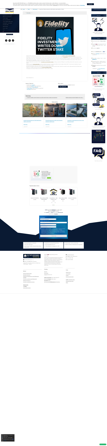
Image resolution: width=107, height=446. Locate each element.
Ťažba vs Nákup (29, 88)
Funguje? (32, 86)
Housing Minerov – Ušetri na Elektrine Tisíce (53, 198)
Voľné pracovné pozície (70, 277)
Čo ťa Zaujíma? (42, 217)
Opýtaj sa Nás (64, 86)
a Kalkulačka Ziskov (70, 279)
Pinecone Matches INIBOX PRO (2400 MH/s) (44, 198)
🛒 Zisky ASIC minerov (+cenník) (7, 15)
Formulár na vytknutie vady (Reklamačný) (30, 279)
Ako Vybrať (29, 89)
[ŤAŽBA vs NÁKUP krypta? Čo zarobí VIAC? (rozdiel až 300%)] (98, 31)
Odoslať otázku (54, 236)
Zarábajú (33, 85)
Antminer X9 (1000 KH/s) (35, 198)
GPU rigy (45, 271)
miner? (47, 280)
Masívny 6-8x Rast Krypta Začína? (98, 144)
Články (29, 9)
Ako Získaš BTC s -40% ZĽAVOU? (7, 23)
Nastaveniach (55, 5)
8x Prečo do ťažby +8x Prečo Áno (52, 282)
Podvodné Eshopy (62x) (69, 281)
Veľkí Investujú (35, 9)
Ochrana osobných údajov (27, 273)
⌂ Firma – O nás (5, 28)
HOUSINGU (97, 53)
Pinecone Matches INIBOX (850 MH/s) (63, 198)
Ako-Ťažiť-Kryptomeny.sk (70, 254)
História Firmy (68, 272)
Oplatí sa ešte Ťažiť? (47, 277)
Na (25, 286)
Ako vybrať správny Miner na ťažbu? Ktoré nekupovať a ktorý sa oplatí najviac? (98, 126)
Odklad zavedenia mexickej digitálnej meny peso (74, 97)
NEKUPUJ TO (94, 59)
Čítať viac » (26, 124)
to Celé (47, 279)
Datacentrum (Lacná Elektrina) (7, 16)
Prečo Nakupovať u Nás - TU (101, 69)
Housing (45, 274)
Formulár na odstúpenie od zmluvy (29, 282)
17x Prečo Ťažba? (5, 18)
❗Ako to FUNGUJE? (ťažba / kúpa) (8, 21)
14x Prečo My (68, 274)
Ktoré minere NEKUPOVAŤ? (7, 19)
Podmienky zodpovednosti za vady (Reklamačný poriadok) (31, 277)
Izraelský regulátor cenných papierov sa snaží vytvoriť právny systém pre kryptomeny (41, 97)
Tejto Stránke (82, 5)
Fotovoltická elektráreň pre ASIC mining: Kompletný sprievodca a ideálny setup (53, 121)
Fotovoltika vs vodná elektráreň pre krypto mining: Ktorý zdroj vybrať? (75, 121)
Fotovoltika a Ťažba (5, 24)
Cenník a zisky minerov (9, 34)
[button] (52, 202)
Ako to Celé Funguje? (98, 109)
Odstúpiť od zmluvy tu (26, 280)
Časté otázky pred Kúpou (98, 161)
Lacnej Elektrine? (35, 87)
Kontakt (67, 275)
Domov (24, 9)
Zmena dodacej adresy (27, 288)
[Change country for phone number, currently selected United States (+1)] (41, 227)
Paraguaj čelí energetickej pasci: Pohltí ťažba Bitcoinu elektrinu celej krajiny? (32, 121)
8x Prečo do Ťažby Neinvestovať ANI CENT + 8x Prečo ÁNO (98, 89)
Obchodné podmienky (26, 275)
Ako (45, 279)
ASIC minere (46, 273)
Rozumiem (90, 4)
